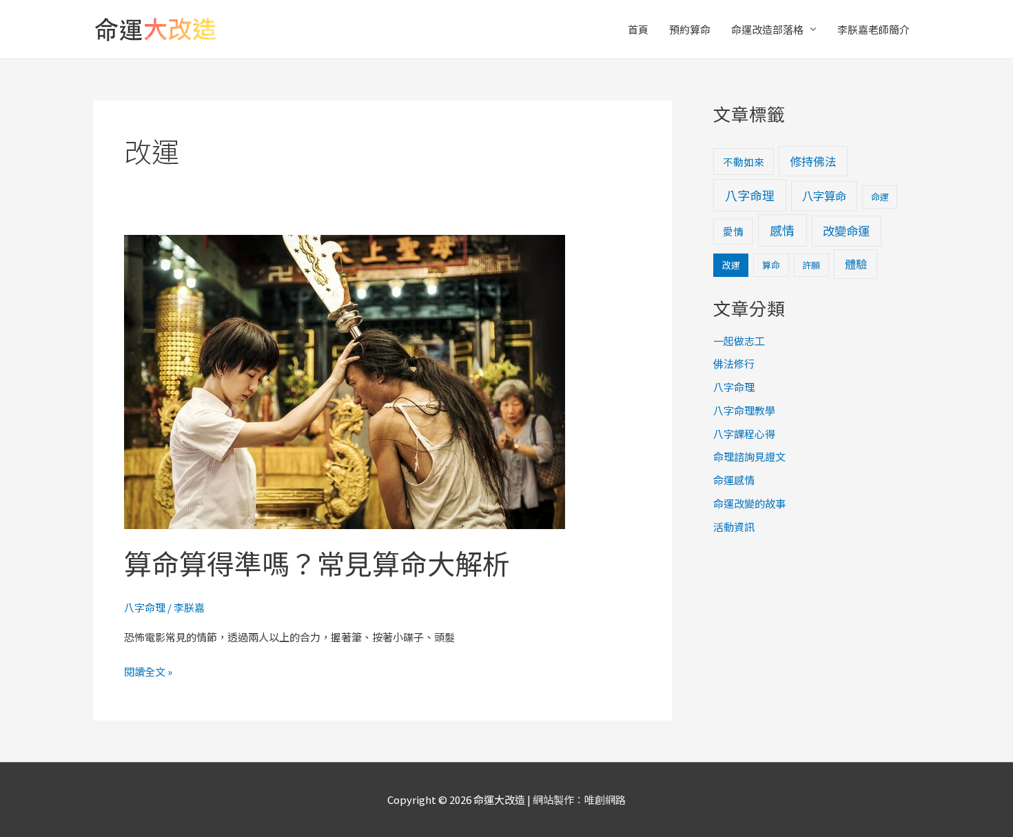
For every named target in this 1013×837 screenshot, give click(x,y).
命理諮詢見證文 (749, 456)
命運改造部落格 (767, 29)
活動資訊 (734, 526)
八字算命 (824, 195)
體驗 (856, 264)
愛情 (733, 231)
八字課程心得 (744, 433)
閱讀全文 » (148, 670)
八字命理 (144, 607)
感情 (782, 230)
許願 (811, 264)
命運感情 (734, 480)
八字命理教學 (744, 410)
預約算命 (689, 29)
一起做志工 (739, 340)
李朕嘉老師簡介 (873, 29)
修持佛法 (813, 161)
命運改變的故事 (749, 503)
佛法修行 (734, 363)
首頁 (638, 29)
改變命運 (846, 230)
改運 (731, 264)
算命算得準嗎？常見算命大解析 (317, 563)
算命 (771, 264)
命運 (880, 196)
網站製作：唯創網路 (579, 799)
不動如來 (743, 161)
